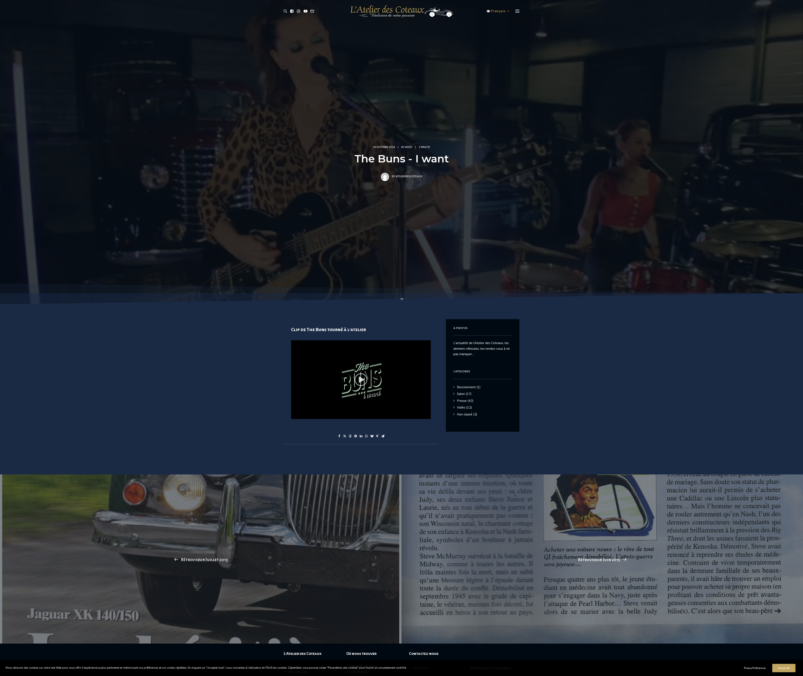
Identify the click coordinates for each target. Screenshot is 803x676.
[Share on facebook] (339, 436)
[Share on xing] (377, 436)
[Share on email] (382, 436)
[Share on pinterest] (355, 436)
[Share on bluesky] (371, 436)
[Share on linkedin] (360, 436)
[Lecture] (293, 416)
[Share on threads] (350, 436)
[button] (286, 11)
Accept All (784, 668)
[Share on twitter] (344, 436)
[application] (361, 379)
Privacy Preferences (755, 668)
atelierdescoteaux (409, 176)
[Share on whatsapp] (366, 436)
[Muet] (422, 416)
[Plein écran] (427, 416)
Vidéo (408, 147)
